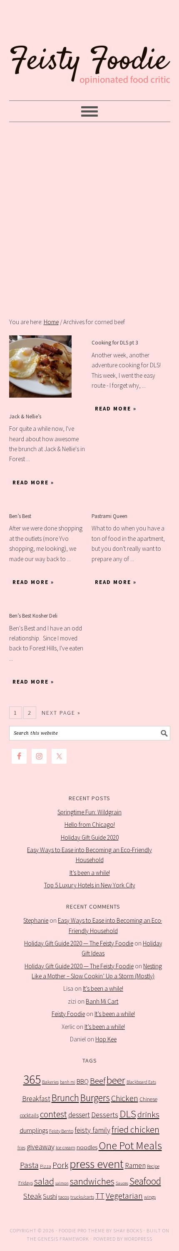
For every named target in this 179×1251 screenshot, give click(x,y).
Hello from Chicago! (90, 824)
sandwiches (92, 1181)
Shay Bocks (127, 1230)
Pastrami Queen (109, 516)
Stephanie (35, 920)
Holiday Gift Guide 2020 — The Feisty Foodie (78, 943)
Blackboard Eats (141, 1082)
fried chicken (135, 1129)
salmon (62, 1183)
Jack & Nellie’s (25, 416)
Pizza (45, 1166)
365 (32, 1079)
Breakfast (36, 1098)
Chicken (124, 1098)
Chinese (148, 1099)
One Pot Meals (130, 1145)
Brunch (65, 1098)
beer (116, 1080)
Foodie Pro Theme (82, 1230)
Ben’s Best (20, 516)
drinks (148, 1114)
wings (150, 1197)
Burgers (95, 1097)
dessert (79, 1114)
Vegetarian (124, 1195)
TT (99, 1196)
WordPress (138, 1239)
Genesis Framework (63, 1239)
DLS (127, 1113)
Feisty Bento (61, 1131)
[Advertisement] (89, 219)
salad (44, 1181)
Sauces (122, 1183)
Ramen (135, 1165)
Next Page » (61, 712)
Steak (32, 1196)
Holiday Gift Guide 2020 (90, 837)
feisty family (92, 1130)
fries (21, 1148)
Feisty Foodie (68, 1014)
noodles (87, 1147)
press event (97, 1164)
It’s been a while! (90, 873)
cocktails (29, 1115)
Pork (60, 1165)
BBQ (83, 1081)
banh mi (67, 1082)
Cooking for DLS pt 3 (115, 342)
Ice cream (65, 1147)
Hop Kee (106, 1039)
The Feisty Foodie (89, 51)
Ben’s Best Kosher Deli (33, 615)
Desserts (104, 1114)
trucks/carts (82, 1197)
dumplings (34, 1130)
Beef (97, 1080)
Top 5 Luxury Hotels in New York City (89, 885)
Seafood (145, 1181)
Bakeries (50, 1082)
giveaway (41, 1146)
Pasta (29, 1165)
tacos (63, 1197)
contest (53, 1114)
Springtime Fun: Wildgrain (89, 812)
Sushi (50, 1196)
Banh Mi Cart (102, 1001)
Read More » (33, 482)
